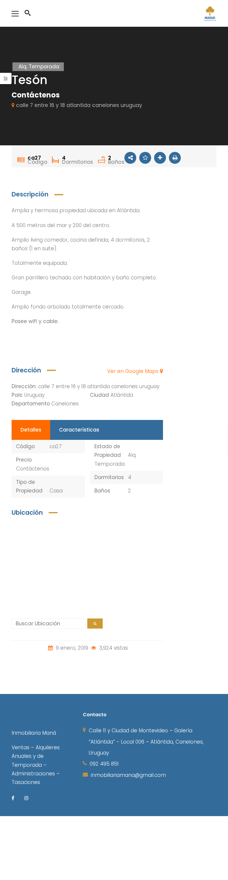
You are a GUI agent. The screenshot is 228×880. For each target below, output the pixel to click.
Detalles (30, 429)
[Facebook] (13, 797)
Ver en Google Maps (133, 371)
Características (79, 429)
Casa (56, 490)
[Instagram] (26, 797)
